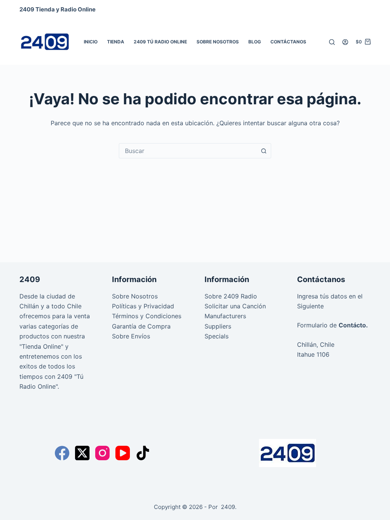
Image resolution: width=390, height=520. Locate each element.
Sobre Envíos (131, 336)
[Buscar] (332, 42)
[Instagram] (102, 453)
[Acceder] (345, 42)
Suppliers (218, 326)
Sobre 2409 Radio (231, 296)
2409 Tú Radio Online (160, 42)
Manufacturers (225, 316)
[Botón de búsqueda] (263, 151)
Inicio (91, 42)
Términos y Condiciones (146, 316)
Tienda (115, 42)
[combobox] (187, 150)
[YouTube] (122, 453)
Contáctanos (288, 42)
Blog (254, 42)
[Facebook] (62, 453)
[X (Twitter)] (82, 453)
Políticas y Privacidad (143, 306)
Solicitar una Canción (235, 306)
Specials (217, 336)
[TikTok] (143, 453)
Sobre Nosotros (218, 42)
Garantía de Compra (141, 326)
